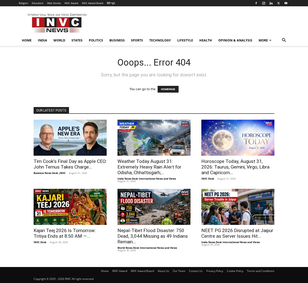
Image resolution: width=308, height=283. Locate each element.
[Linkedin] (271, 3)
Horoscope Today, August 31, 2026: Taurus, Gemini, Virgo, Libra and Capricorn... (235, 167)
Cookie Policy (235, 271)
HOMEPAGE (168, 89)
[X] (278, 3)
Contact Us (196, 271)
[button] (283, 41)
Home (27, 40)
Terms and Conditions (260, 271)
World (59, 40)
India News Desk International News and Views (146, 178)
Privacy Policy (214, 271)
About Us (163, 271)
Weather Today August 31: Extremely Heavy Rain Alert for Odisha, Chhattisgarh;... (149, 167)
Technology (160, 40)
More (263, 40)
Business (117, 40)
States (77, 40)
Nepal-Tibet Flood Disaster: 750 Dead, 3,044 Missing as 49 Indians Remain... (152, 236)
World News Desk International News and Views (147, 247)
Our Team (179, 271)
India (42, 40)
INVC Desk (207, 178)
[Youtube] (286, 3)
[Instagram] (263, 3)
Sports (137, 40)
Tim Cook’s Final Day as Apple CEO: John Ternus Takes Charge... (70, 164)
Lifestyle (185, 40)
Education (38, 3)
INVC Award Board (92, 3)
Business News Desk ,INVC (50, 173)
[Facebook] (256, 3)
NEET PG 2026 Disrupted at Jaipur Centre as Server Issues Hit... (237, 233)
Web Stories (54, 3)
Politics (96, 40)
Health (205, 40)
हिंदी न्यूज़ (111, 3)
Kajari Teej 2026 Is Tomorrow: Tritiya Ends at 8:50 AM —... (65, 233)
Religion (23, 3)
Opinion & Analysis (235, 40)
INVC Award (71, 3)
